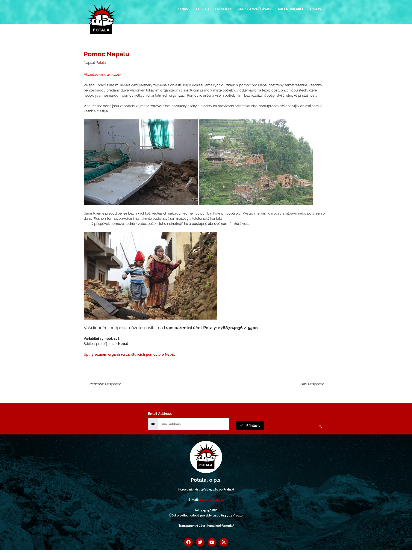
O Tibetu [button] (201, 9)
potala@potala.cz (211, 499)
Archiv (315, 9)
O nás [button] (183, 9)
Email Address (160, 414)
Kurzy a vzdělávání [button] (254, 9)
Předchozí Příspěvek (102, 384)
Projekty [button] (223, 9)
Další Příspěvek (314, 384)
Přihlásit (252, 426)
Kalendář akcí (290, 9)
